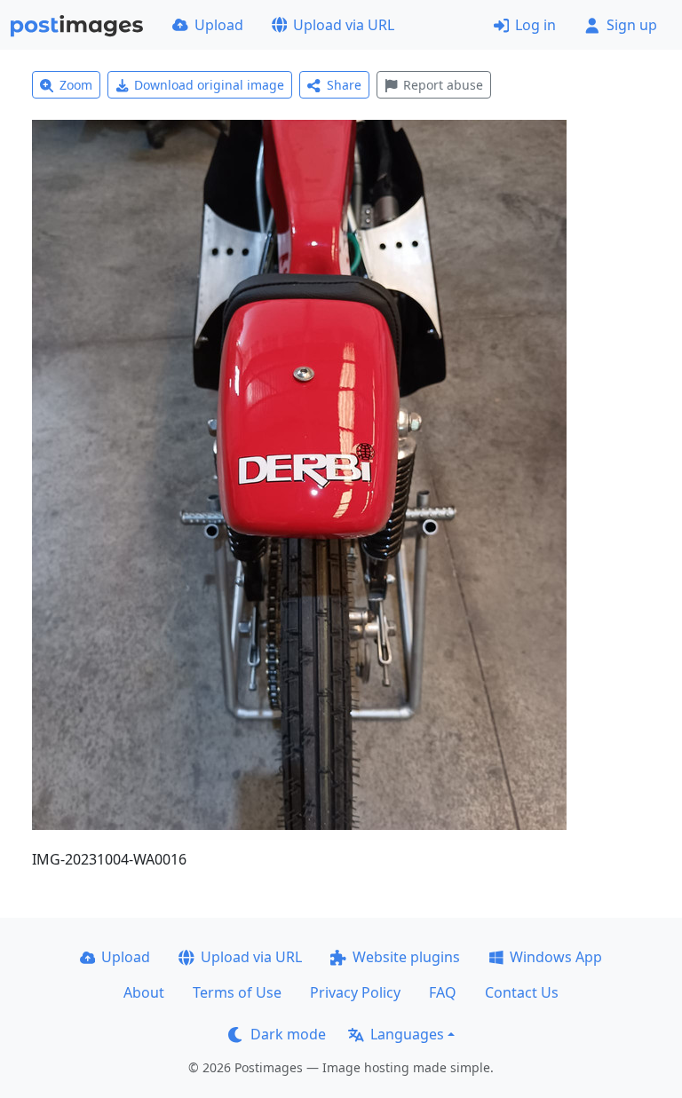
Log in (535, 25)
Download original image (209, 84)
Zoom (75, 84)
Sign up (632, 25)
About (143, 992)
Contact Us (522, 992)
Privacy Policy (355, 992)
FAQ (442, 992)
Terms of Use (237, 992)
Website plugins (406, 957)
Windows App (556, 957)
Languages (407, 1034)
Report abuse (443, 84)
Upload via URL (343, 25)
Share (344, 84)
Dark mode (288, 1034)
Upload (218, 25)
